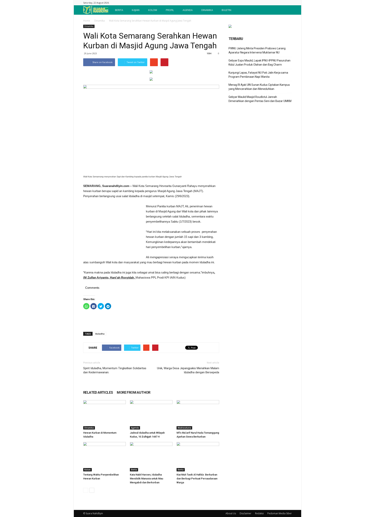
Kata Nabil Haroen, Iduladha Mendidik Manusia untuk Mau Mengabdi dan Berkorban (146, 478)
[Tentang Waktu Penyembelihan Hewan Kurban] (104, 456)
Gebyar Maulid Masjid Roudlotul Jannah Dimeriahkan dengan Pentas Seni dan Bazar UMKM (260, 99)
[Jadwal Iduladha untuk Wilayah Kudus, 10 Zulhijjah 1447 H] (151, 414)
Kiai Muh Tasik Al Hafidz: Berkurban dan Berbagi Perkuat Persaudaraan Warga (197, 478)
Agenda (135, 427)
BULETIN (226, 10)
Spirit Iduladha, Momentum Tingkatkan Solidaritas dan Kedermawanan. (114, 370)
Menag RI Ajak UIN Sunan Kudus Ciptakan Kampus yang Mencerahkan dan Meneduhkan (259, 86)
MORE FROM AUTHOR (133, 392)
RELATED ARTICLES (98, 392)
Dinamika (99, 20)
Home (86, 20)
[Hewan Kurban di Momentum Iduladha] (104, 414)
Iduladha (99, 333)
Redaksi (259, 513)
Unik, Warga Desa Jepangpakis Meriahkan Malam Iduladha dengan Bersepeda (188, 370)
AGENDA (188, 10)
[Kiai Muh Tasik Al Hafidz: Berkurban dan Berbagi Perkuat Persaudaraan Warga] (198, 456)
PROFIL (170, 10)
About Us (231, 513)
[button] (287, 10)
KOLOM (152, 10)
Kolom (87, 469)
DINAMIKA (207, 10)
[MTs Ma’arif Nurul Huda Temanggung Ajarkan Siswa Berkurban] (198, 414)
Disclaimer (245, 513)
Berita (134, 469)
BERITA (119, 10)
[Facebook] (289, 2)
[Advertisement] (112, 230)
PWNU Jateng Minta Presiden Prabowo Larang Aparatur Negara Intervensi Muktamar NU (257, 50)
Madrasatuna (184, 427)
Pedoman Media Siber (279, 513)
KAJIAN (135, 10)
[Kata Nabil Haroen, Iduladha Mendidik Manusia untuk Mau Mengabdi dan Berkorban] (151, 456)
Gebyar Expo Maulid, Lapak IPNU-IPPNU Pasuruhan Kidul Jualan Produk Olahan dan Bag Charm (259, 62)
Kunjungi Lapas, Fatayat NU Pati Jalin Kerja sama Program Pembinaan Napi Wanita (258, 74)
